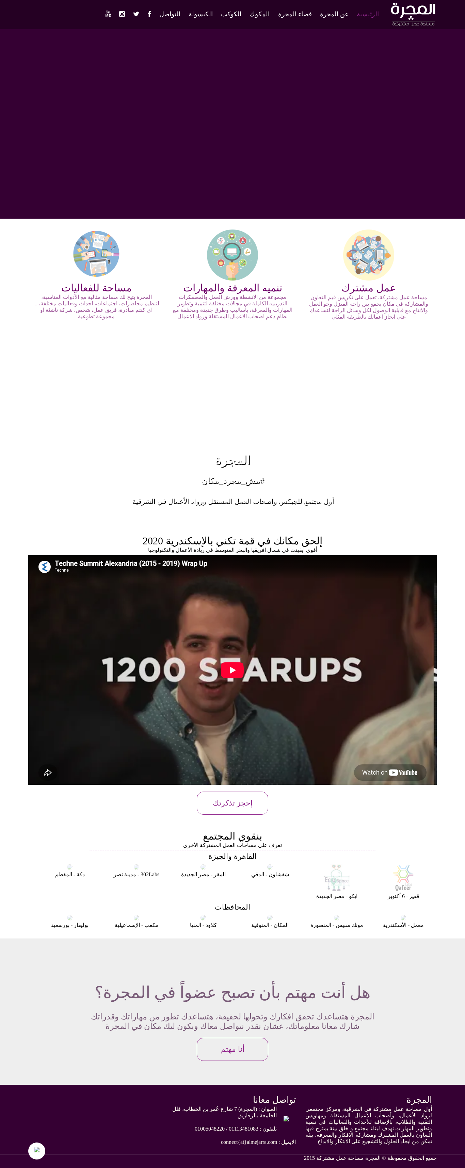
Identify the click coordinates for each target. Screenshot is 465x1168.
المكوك (260, 14)
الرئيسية (368, 14)
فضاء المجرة (295, 14)
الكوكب (231, 14)
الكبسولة (201, 14)
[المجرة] (413, 25)
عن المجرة (334, 14)
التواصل (169, 14)
